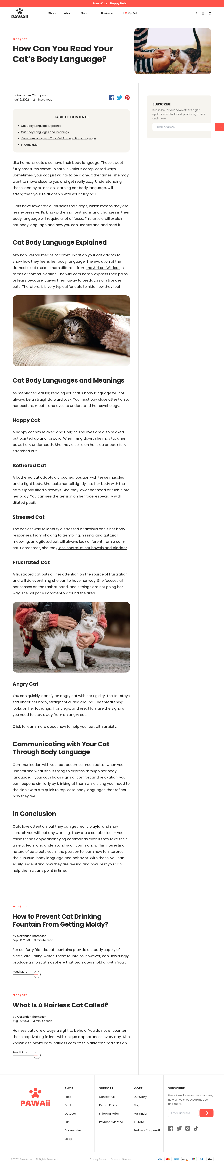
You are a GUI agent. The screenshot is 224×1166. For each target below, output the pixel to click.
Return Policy (108, 1105)
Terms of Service (120, 1159)
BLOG (16, 39)
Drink (68, 1105)
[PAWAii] (23, 13)
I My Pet (130, 13)
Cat (24, 39)
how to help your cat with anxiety (87, 726)
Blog (136, 1105)
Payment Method (111, 1122)
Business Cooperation (148, 1130)
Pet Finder (141, 1114)
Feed (68, 1097)
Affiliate (139, 1122)
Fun (67, 1122)
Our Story (140, 1097)
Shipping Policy (109, 1114)
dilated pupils (25, 502)
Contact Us (107, 1097)
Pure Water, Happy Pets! (110, 3)
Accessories (73, 1130)
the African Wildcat (103, 267)
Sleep (68, 1139)
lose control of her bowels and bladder (92, 547)
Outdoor (70, 1114)
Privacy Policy (98, 1159)
